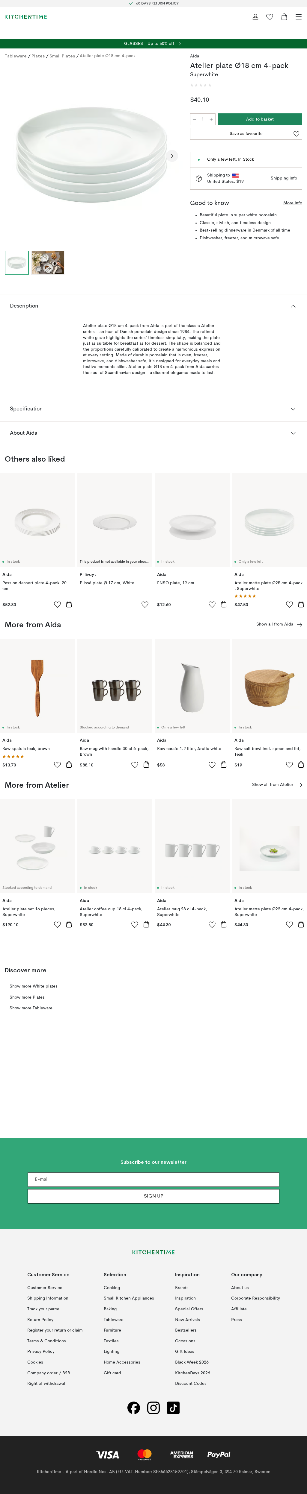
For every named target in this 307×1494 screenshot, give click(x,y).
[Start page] (26, 17)
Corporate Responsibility (255, 1298)
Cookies (35, 1362)
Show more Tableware (31, 1008)
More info (292, 203)
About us (240, 1288)
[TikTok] (173, 1408)
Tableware (16, 56)
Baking (110, 1309)
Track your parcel (44, 1309)
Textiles (111, 1341)
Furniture (112, 1330)
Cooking (112, 1288)
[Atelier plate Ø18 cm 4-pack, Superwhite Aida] (91, 155)
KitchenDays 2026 (192, 1373)
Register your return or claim (55, 1330)
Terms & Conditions (46, 1341)
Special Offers (189, 1309)
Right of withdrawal (46, 1384)
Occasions (185, 1341)
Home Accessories (122, 1362)
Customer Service (44, 1288)
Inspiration (185, 1298)
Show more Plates (27, 997)
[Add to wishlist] (57, 604)
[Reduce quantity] (194, 119)
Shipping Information (47, 1298)
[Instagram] (153, 1408)
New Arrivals (187, 1319)
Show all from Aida (274, 624)
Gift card (112, 1373)
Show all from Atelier (272, 785)
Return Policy (40, 1319)
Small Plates (62, 56)
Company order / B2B (48, 1373)
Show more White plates (34, 986)
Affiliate (239, 1309)
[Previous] (11, 156)
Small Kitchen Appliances (129, 1298)
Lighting (111, 1352)
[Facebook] (134, 1408)
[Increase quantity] (211, 119)
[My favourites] (270, 17)
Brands (182, 1288)
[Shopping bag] (284, 17)
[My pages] (255, 17)
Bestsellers (186, 1330)
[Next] (172, 156)
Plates (38, 56)
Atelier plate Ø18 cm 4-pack (108, 56)
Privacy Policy (41, 1352)
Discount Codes (191, 1384)
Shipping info (284, 178)
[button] (201, 85)
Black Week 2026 (192, 1362)
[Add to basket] (69, 604)
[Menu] (298, 17)
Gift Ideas (184, 1352)
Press (236, 1319)
